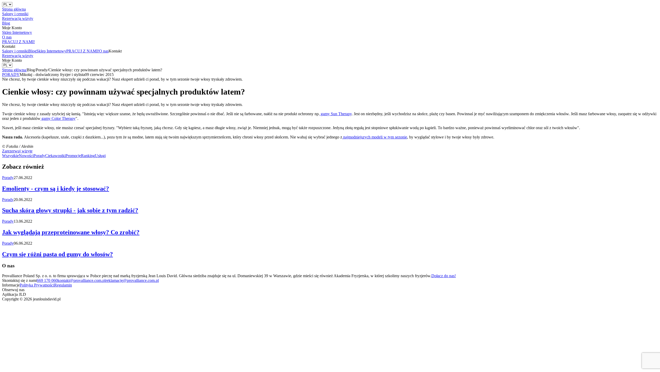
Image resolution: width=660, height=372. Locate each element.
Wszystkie (10, 155)
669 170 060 (47, 280)
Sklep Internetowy (51, 51)
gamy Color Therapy (58, 118)
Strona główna (14, 70)
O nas (104, 51)
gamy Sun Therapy (336, 114)
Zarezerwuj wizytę (17, 151)
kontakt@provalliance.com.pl (81, 280)
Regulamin (63, 285)
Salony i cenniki (15, 51)
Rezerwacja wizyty (17, 55)
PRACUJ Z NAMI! (82, 51)
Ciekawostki (55, 155)
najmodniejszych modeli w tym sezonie (374, 137)
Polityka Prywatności (37, 285)
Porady (39, 155)
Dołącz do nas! (443, 276)
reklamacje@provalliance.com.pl (132, 280)
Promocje (73, 155)
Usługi (100, 155)
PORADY (11, 74)
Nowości (26, 155)
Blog (32, 51)
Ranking (88, 155)
